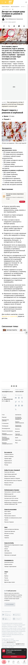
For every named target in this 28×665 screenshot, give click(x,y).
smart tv (6, 619)
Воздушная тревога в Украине (12, 478)
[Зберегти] (24, 26)
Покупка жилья (8, 564)
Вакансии (17, 431)
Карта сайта (18, 440)
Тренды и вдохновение (10, 566)
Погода (6, 465)
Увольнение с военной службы (12, 492)
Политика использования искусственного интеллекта (5, 439)
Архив (16, 437)
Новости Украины (9, 456)
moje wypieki (12, 22)
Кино (5, 527)
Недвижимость (8, 560)
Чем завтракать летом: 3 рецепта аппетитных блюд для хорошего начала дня (13, 104)
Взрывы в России (8, 482)
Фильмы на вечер (9, 533)
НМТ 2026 (6, 551)
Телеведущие (5, 426)
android (6, 614)
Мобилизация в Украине (11, 490)
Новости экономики (10, 509)
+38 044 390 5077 (19, 391)
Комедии (6, 535)
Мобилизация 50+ (8, 494)
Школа (6, 548)
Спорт (6, 571)
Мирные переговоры (9, 476)
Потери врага (7, 484)
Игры (16, 442)
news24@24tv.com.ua (7, 391)
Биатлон (6, 580)
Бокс (5, 573)
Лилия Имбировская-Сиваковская (14, 19)
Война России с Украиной (12, 470)
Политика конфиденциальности (7, 434)
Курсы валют (7, 513)
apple (17, 614)
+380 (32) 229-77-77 (10, 642)
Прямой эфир (7, 458)
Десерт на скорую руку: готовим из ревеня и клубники (23, 6)
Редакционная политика (5, 420)
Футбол (6, 576)
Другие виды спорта (9, 582)
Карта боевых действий (10, 474)
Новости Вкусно (6, 6)
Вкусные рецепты (15, 6)
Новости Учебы (9, 543)
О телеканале (5, 423)
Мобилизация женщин (10, 496)
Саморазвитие (8, 553)
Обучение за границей (10, 555)
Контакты (17, 429)
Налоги (6, 520)
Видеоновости (8, 460)
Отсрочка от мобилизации (11, 500)
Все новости (8, 452)
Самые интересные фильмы (11, 529)
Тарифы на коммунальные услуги (13, 517)
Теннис (6, 578)
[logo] (10, 2)
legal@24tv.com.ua (20, 643)
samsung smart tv (17, 619)
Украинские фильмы (9, 531)
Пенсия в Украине (9, 522)
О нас (3, 414)
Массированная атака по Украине (13, 480)
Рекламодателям (6, 428)
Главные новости (8, 454)
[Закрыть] (25, 650)
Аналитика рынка (8, 562)
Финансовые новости (9, 515)
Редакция (4, 417)
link (15, 397)
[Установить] (14, 653)
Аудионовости (8, 462)
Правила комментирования (19, 422)
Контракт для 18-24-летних (11, 498)
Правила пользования (7, 431)
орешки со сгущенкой (9, 316)
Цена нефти (7, 511)
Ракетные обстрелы (9, 472)
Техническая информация (18, 426)
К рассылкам (9, 604)
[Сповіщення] (26, 2)
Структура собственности (18, 435)
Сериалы (6, 537)
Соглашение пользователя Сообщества (18, 418)
